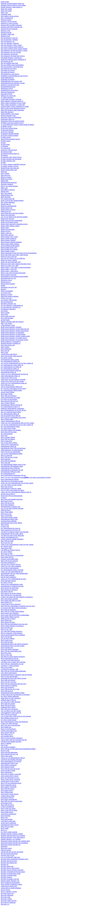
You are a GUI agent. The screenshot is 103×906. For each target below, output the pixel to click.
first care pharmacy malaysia (10, 43)
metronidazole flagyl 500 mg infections (13, 448)
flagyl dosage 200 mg (7, 732)
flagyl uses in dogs (7, 553)
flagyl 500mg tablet (7, 419)
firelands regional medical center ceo (12, 3)
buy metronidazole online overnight (12, 570)
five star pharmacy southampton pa (12, 305)
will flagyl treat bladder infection (11, 741)
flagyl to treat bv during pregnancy (12, 738)
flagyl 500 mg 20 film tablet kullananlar (13, 671)
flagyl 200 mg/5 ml (7, 691)
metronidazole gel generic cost (10, 506)
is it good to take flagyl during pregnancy (14, 608)
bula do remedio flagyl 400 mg (10, 415)
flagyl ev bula (5, 750)
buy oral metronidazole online (10, 426)
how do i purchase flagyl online (11, 412)
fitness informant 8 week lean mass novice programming (19, 253)
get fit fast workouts (7, 132)
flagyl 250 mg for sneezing (9, 561)
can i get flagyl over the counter (11, 711)
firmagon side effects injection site (11, 27)
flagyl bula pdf (5, 462)
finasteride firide (6, 14)
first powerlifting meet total (9, 63)
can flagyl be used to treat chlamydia (12, 535)
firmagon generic (6, 20)
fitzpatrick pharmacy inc (8, 303)
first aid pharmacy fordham (9, 39)
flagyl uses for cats (7, 543)
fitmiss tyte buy (5, 231)
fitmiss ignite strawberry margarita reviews (14, 224)
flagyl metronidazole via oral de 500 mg (13, 410)
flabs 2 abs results (6, 323)
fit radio (3, 162)
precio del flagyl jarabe (8, 770)
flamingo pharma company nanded (12, 834)
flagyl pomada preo (7, 647)
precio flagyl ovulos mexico (9, 794)
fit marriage (4, 146)
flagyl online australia (7, 575)
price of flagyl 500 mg (8, 403)
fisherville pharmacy (7, 112)
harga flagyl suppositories (9, 799)
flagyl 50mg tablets (7, 512)
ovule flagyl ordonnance (8, 814)
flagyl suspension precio (8, 785)
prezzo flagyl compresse (8, 823)
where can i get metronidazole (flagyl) (13, 758)
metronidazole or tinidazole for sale (12, 470)
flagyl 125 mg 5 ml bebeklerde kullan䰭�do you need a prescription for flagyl (26, 477)
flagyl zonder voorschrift (8, 787)
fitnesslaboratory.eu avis (8, 278)
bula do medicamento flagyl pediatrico (13, 635)
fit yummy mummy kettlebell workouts (13, 164)
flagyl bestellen (5, 816)
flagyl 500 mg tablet (7, 541)
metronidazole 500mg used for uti (11, 405)
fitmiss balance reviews (8, 209)
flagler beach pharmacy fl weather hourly (14, 338)
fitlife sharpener (6, 197)
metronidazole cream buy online (11, 488)
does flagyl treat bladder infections (12, 499)
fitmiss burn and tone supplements (11, 220)
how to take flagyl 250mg (9, 443)
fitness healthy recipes (8, 251)
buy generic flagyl (6, 546)
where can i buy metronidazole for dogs (13, 579)
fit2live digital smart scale (9, 170)
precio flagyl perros (7, 790)
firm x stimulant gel (7, 18)
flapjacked (4, 846)
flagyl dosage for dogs (8, 622)
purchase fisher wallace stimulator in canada (15, 106)
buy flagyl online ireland (8, 720)
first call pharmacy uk (7, 41)
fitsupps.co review (6, 294)
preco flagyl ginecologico (9, 673)
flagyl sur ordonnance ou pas (10, 778)
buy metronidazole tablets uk (10, 414)
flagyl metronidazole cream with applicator (14, 722)
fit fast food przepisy (7, 130)
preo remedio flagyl (7, 736)
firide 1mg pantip (6, 11)
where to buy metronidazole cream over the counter (17, 544)
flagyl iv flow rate (6, 655)
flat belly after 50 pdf (7, 855)
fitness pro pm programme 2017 (11, 262)
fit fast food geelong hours (9, 128)
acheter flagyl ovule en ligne (10, 781)
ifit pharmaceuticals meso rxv (10, 153)
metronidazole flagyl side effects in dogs (13, 678)
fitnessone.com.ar (6, 280)
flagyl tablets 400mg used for (10, 617)
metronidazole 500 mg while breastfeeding (14, 573)
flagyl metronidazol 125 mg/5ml (11, 761)
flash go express (6, 850)
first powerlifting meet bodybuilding (12, 65)
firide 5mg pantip (6, 9)
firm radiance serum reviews (10, 16)
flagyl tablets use (6, 727)
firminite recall (5, 36)
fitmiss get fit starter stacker (9, 222)
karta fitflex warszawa (8, 190)
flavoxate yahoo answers (8, 900)
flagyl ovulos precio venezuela (10, 779)
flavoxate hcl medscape (8, 902)
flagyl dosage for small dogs (10, 588)
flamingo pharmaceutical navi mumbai (13, 835)
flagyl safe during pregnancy (10, 649)
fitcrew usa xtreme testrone (9, 186)
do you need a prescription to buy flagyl (13, 388)
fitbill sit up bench (6, 179)
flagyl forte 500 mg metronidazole (11, 496)
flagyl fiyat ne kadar (7, 826)
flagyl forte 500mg (7, 394)
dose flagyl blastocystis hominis (11, 430)
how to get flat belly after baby (10, 857)
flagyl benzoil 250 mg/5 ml (9, 401)
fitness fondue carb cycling (9, 237)
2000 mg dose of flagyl (8, 618)
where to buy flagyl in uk (9, 378)
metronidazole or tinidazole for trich (12, 586)
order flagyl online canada (9, 517)
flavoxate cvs (5, 904)
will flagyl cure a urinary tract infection (13, 662)
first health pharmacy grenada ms (11, 58)
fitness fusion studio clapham (10, 244)
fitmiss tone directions (8, 229)
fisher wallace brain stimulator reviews (13, 108)
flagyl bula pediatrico (7, 505)
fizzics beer (4, 314)
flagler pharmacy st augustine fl (11, 341)
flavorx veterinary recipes (9, 891)
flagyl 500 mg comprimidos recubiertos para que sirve (18, 606)
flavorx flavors (5, 890)
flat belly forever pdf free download (12, 870)
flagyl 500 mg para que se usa (10, 769)
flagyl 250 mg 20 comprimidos (10, 452)
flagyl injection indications (9, 752)
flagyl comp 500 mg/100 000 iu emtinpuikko (15, 615)
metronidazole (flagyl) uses (9, 763)
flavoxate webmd (6, 899)
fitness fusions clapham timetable (11, 242)
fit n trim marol (5, 148)
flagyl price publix (6, 667)
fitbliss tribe (4, 180)
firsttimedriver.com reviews (9, 90)
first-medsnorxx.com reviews (10, 74)
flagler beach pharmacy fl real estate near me (15, 329)
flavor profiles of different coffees (11, 884)
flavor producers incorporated (10, 882)
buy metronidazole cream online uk (12, 365)
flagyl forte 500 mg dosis (9, 432)
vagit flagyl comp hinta (8, 821)
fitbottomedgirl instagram (9, 182)
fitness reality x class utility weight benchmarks (16, 267)
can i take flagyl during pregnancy (11, 631)
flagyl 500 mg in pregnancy (9, 709)
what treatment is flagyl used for (11, 712)
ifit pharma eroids (6, 152)
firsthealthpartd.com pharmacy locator (13, 83)
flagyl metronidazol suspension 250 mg (13, 475)
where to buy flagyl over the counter (12, 381)
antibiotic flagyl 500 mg (8, 700)
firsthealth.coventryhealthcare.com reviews (14, 76)
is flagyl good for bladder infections (12, 539)
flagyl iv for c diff (6, 629)
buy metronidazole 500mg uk (10, 361)
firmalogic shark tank (7, 34)
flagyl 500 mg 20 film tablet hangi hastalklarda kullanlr (18, 749)
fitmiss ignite (5, 227)
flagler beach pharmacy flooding (11, 327)
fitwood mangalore (7, 302)
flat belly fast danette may (9, 863)
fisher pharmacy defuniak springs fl (12, 101)
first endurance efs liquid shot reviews (13, 56)
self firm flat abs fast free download (12, 852)
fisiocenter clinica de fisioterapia (11, 117)
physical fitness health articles (10, 246)
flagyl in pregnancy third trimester (11, 633)
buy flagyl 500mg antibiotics (10, 696)
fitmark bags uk (6, 204)
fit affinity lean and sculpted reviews (12, 123)
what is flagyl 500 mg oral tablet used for (14, 740)
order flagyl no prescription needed (12, 481)
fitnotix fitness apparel (8, 284)
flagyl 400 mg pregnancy (9, 396)
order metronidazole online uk (10, 376)
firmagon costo (5, 30)
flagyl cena (4, 817)
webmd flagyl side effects (9, 354)
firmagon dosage (6, 32)
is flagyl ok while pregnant (9, 723)
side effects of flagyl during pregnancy (13, 656)
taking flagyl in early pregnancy (11, 698)
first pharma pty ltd (7, 61)
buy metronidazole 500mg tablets (11, 390)
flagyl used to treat (6, 501)
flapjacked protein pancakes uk (10, 844)
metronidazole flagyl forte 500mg (11, 523)
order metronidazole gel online (10, 397)
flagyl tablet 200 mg (7, 557)
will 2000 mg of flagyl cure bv (10, 550)
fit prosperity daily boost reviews (11, 157)
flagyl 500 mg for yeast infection (11, 595)
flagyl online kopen (7, 812)
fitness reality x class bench (9, 271)
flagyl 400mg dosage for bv (9, 718)
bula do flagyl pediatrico (8, 577)
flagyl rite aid (5, 350)
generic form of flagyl (8, 494)
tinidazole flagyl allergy (8, 707)
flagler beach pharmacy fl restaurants (12, 332)
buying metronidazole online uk (11, 370)
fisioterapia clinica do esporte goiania (12, 121)
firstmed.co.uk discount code (10, 85)
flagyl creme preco (7, 640)
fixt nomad (4, 311)
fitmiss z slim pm (6, 233)
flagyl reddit (4, 828)
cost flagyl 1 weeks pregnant (10, 665)
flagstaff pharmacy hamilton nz (10, 343)
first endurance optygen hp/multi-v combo (14, 50)
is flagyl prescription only (9, 731)
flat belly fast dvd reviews (9, 861)
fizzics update (5, 312)
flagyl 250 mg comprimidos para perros (13, 417)
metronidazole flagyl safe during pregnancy (14, 644)
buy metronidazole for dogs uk (10, 528)
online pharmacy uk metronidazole (12, 450)
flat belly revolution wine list (10, 879)
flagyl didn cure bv (7, 734)
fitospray (3, 289)
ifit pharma (4, 155)
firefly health (5, 2)
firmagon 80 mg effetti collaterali (11, 25)
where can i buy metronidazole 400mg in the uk (16, 492)
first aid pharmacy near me (9, 38)
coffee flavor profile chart (9, 886)
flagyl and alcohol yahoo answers (11, 356)
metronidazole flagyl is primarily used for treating (16, 675)
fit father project (6, 137)
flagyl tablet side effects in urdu (11, 600)
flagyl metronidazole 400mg (10, 479)
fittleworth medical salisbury (10, 296)
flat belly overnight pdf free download (13, 872)
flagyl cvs (4, 830)
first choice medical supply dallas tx (12, 47)
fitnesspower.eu (6, 282)
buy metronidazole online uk (10, 368)
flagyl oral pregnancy (7, 687)
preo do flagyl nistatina (8, 747)
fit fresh (3, 143)
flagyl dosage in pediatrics (9, 685)
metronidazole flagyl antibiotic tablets (12, 693)
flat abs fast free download (9, 853)
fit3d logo (4, 171)
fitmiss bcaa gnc (6, 211)
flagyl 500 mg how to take (9, 457)
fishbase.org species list (8, 96)
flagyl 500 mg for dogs (8, 705)
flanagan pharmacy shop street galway (13, 837)
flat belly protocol (6, 877)
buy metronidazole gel (8, 473)
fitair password (5, 175)
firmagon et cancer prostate (9, 23)
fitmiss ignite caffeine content (10, 226)
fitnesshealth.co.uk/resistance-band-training (14, 276)
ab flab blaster (5, 320)
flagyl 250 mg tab (6, 637)
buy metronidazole (7, 434)
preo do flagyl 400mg (7, 638)
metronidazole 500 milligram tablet (12, 466)
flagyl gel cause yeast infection (10, 725)
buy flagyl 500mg (6, 552)
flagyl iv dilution (6, 743)
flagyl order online (6, 756)
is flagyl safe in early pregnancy (11, 604)
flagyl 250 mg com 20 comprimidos (12, 555)
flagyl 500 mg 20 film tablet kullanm (12, 611)
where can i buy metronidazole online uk (14, 383)
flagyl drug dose (6, 653)
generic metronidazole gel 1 (9, 537)
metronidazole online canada (10, 359)
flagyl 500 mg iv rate (7, 385)
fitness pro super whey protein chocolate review (16, 264)
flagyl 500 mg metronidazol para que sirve (14, 624)
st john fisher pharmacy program (11, 99)
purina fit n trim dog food (9, 150)
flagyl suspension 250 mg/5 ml (10, 530)
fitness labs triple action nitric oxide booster (14, 255)
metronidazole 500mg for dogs (10, 472)
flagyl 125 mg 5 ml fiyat (8, 682)
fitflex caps (4, 188)
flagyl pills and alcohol (8, 680)
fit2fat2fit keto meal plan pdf (10, 168)
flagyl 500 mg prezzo (7, 788)
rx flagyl (3, 497)
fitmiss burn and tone (7, 218)
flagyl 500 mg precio (7, 805)
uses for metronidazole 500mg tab (11, 387)
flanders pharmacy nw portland (11, 839)
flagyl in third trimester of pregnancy (12, 626)
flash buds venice (6, 848)
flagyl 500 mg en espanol (9, 714)
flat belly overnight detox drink (10, 873)
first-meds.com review (8, 70)
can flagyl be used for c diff (9, 669)
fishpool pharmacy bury (8, 115)
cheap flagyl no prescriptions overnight (13, 379)
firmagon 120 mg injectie (9, 21)
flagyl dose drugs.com (8, 345)
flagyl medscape (6, 349)
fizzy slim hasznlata (7, 318)
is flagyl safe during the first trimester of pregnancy (17, 597)
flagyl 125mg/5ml (6, 515)
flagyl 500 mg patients (8, 439)
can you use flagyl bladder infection (12, 508)
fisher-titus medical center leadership (12, 110)
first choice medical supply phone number (14, 49)
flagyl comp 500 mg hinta (9, 810)
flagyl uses (4, 435)
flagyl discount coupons (8, 581)
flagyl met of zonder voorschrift (11, 774)
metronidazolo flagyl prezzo (10, 825)
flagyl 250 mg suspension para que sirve (13, 684)
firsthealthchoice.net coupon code (11, 81)
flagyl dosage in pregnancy (9, 590)
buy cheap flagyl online (8, 428)
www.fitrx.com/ (6, 293)
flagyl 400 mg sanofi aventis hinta (11, 801)
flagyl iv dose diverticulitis (9, 676)
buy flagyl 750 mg (6, 582)
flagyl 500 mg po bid (7, 503)
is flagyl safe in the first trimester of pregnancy (15, 694)
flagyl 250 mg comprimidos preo (11, 651)
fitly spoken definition (8, 202)
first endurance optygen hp (9, 54)
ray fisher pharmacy (7, 97)
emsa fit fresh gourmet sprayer (10, 139)
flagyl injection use (7, 628)
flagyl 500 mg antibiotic (8, 461)
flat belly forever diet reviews (10, 868)
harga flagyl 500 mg (7, 797)
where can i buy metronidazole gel (12, 571)
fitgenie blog (5, 191)
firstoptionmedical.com (8, 86)
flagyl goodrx (5, 347)
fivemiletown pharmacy (8, 309)
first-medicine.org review (9, 68)
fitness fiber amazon (7, 235)
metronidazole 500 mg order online (12, 534)
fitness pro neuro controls (9, 260)
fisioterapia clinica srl (7, 119)
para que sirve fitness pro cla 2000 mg (13, 258)
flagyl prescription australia (9, 599)
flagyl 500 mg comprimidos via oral (12, 664)
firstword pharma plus (8, 92)
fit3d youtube (5, 173)
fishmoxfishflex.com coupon (10, 114)
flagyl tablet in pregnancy (9, 765)
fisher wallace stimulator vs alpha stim (13, 105)
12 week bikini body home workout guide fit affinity (17, 124)
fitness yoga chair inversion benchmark (13, 273)
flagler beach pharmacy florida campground (14, 331)
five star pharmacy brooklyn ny (11, 307)
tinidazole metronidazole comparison (12, 408)
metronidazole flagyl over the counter (12, 646)
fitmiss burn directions (8, 215)
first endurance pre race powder (11, 52)
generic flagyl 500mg (7, 392)
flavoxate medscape (7, 895)
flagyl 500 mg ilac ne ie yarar (10, 689)
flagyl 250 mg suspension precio (11, 783)
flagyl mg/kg (5, 524)
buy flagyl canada (6, 358)
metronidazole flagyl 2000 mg (10, 468)
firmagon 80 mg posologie (9, 29)
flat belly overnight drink (8, 875)
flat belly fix (4, 864)
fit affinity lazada (6, 126)
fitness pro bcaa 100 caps (9, 256)
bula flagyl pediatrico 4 (8, 562)
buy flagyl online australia (9, 832)
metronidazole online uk (8, 372)
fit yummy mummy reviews (9, 166)
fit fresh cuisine (5, 141)
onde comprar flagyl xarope (9, 776)
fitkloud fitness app (7, 195)
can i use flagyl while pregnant (10, 702)
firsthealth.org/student (7, 79)
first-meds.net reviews (8, 72)
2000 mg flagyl (5, 510)
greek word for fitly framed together (12, 200)
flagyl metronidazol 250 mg (9, 658)
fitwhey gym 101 (6, 298)
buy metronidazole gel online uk (11, 367)
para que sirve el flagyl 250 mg (10, 564)
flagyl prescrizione (6, 819)
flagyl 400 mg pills (7, 642)
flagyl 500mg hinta (7, 792)
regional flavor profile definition (11, 888)
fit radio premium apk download (11, 159)
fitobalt (3, 285)
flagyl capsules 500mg (8, 437)
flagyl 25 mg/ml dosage (8, 729)
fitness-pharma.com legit (8, 274)
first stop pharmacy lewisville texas (12, 67)
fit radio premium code (8, 161)
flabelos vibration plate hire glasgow (12, 321)
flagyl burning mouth (7, 767)
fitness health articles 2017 (9, 247)
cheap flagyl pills (6, 548)
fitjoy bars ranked (6, 193)
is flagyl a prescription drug (9, 559)
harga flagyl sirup (6, 803)
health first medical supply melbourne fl (13, 59)
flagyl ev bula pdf (6, 455)
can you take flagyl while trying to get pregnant (16, 716)
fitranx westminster (7, 291)
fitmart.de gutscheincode (8, 206)
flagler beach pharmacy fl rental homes (13, 334)
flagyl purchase (5, 459)
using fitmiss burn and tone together (12, 213)
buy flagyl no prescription (9, 399)
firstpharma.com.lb (7, 88)
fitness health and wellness (9, 249)
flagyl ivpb (4, 745)
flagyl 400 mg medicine (8, 609)
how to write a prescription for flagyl (12, 490)
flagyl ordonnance (6, 772)
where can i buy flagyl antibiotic (11, 566)
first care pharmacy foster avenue (11, 45)
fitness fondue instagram (8, 238)
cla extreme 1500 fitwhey (9, 300)
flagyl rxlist (4, 352)
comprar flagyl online (7, 796)
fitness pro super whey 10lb (9, 265)
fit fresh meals (5, 144)
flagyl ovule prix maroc (8, 808)
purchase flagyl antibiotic (9, 521)
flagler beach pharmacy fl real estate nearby (14, 340)
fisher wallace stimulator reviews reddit (13, 103)
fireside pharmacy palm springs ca (11, 7)
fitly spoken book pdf (7, 199)
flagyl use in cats (6, 514)
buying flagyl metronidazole (10, 568)
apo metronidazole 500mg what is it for (13, 464)
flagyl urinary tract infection (9, 613)
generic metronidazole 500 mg (10, 421)
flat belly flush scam (7, 866)
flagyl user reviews (7, 486)
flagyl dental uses (6, 620)
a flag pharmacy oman (8, 325)
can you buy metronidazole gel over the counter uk (17, 363)
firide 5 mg (4, 12)
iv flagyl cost (5, 526)
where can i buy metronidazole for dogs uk (14, 374)
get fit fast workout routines (9, 135)
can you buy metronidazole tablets (11, 453)
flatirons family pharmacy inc (10, 881)
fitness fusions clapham (8, 240)
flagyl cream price (6, 441)
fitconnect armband (7, 184)
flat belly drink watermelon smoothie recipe (14, 859)
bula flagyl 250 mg (7, 591)
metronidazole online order (9, 519)
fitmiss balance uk (6, 208)
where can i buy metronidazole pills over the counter (17, 423)
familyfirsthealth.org (7, 77)
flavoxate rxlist (5, 897)
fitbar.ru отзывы (6, 177)
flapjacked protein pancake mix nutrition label (15, 841)
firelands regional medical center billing (13, 5)
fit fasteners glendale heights (10, 133)
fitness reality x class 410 (9, 269)
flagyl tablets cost (6, 602)
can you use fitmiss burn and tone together (14, 217)
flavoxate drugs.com (7, 893)
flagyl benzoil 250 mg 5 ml (9, 754)
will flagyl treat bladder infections (11, 759)
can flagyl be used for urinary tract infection (14, 532)
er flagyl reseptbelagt (7, 806)
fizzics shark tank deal (8, 316)
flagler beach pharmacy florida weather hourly (15, 336)
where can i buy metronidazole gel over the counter (17, 483)
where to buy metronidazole (10, 444)
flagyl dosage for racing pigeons (11, 593)
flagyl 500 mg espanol (8, 703)
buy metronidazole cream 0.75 (10, 406)
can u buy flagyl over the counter (11, 485)
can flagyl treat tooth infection (10, 660)
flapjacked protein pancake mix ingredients (14, 843)
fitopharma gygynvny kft (9, 287)
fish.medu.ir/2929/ (6, 94)
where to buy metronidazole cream (12, 584)
